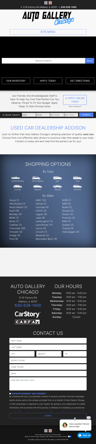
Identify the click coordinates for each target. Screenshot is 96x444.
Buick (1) (14, 221)
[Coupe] (17, 188)
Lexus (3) (41, 228)
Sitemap (51, 436)
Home (36, 434)
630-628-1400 (68, 7)
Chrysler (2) (15, 231)
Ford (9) (13, 238)
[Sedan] (37, 188)
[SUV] (57, 179)
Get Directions (80, 80)
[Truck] (57, 188)
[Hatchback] (37, 179)
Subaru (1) (67, 224)
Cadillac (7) (15, 224)
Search (90, 61)
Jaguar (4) (41, 214)
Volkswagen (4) (70, 231)
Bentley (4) (15, 214)
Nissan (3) (67, 210)
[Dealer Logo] (48, 18)
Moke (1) (67, 207)
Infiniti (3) (41, 210)
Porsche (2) (68, 217)
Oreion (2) (67, 214)
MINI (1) (66, 203)
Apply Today (48, 80)
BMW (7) (14, 217)
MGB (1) (66, 200)
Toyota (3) (68, 228)
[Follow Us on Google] (50, 3)
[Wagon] (77, 188)
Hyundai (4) (42, 207)
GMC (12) (41, 200)
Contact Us (49, 434)
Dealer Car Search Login (32, 436)
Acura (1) (14, 200)
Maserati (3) (42, 235)
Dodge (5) (14, 235)
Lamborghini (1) (44, 221)
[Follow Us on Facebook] (46, 3)
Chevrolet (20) (17, 228)
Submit (48, 415)
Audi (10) (14, 210)
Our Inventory (16, 80)
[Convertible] (17, 179)
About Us (42, 434)
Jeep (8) (40, 217)
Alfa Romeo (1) (17, 203)
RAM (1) (66, 221)
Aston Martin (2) (18, 207)
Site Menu (48, 32)
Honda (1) (41, 203)
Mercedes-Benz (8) (46, 238)
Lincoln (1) (41, 231)
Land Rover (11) (44, 224)
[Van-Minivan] (77, 179)
